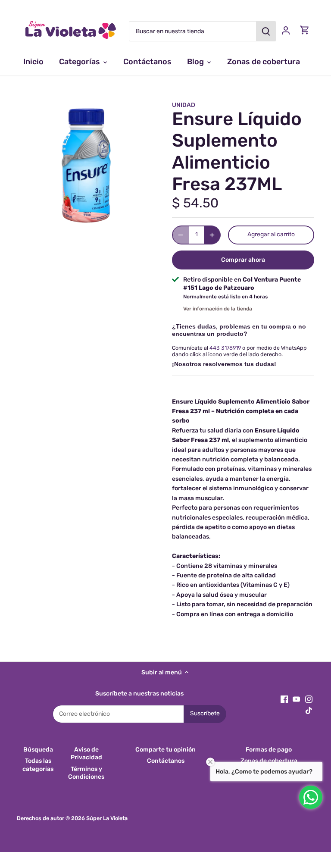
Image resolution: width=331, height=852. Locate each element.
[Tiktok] (308, 710)
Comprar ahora (243, 259)
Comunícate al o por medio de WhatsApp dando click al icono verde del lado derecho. (239, 351)
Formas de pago (269, 749)
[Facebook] (284, 699)
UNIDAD (183, 105)
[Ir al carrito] (305, 30)
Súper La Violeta (107, 818)
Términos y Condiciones (86, 772)
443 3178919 (225, 348)
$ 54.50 (195, 203)
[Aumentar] (212, 235)
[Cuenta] (285, 30)
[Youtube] (296, 699)
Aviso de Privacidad (86, 753)
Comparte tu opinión (165, 749)
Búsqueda (38, 749)
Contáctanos (165, 760)
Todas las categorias (37, 764)
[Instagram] (308, 699)
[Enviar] (266, 31)
